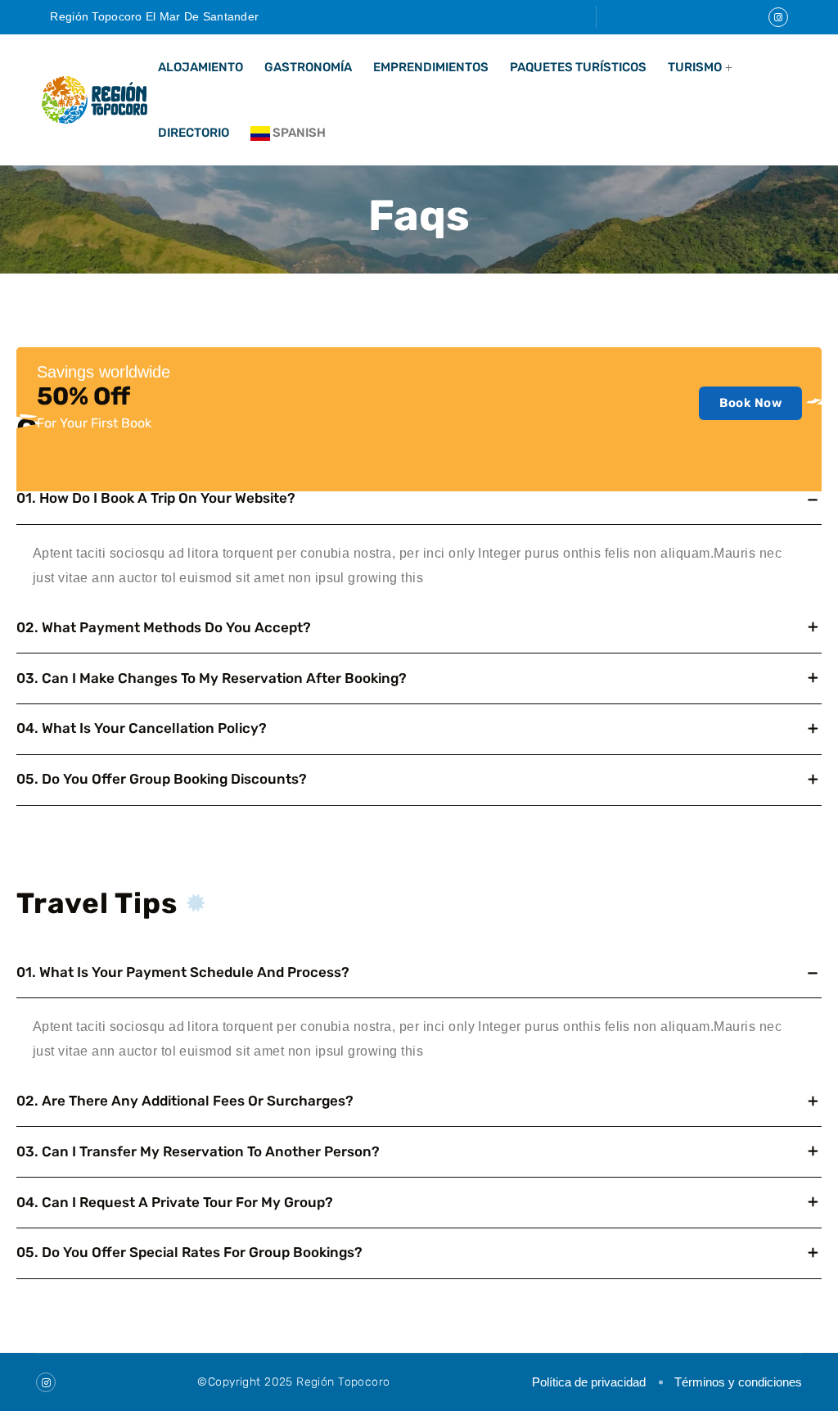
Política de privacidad (589, 1382)
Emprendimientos (431, 67)
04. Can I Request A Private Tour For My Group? (174, 1202)
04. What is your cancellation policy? (141, 728)
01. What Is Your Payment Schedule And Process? (182, 972)
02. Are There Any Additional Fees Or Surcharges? (185, 1100)
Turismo (695, 67)
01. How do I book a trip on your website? (155, 498)
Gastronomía (308, 67)
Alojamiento (200, 67)
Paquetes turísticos (578, 67)
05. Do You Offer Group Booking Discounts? (161, 779)
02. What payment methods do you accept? (163, 627)
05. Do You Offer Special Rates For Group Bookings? (189, 1252)
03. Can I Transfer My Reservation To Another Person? (198, 1151)
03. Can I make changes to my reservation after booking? (211, 678)
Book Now (750, 403)
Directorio (193, 132)
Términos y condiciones (738, 1382)
